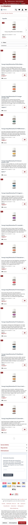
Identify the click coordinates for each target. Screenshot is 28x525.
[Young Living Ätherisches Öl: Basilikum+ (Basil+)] (14, 345)
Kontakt (3, 503)
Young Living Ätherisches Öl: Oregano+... (12, 193)
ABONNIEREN (8, 475)
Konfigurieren (22, 522)
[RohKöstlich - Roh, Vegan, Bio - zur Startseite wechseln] (6, 6)
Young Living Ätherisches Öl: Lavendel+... (12, 225)
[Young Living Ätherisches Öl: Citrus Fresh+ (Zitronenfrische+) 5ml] (14, 377)
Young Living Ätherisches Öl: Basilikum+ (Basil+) (12, 354)
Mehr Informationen (19, 518)
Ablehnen (5, 522)
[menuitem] (3, 9)
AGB (18, 503)
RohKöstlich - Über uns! (11, 503)
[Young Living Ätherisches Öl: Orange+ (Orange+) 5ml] (14, 87)
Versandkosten (22, 499)
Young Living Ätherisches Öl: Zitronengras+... (13, 289)
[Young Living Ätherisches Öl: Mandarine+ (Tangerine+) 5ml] (14, 248)
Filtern (4, 42)
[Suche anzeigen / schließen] (15, 9)
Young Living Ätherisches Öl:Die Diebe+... (14, 31)
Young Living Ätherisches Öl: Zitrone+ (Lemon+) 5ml (11, 161)
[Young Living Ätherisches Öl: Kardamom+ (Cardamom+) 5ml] (14, 313)
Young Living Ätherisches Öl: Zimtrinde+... (12, 418)
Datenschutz (13, 506)
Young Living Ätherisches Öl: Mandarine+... (13, 257)
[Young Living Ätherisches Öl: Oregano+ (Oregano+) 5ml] (14, 184)
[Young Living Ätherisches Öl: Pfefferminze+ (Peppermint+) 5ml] (14, 120)
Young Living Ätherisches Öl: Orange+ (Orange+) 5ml (11, 97)
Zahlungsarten (21, 506)
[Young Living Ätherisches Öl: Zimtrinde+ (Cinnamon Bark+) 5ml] (14, 409)
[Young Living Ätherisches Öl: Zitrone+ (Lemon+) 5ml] (14, 152)
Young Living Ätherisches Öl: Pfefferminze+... (13, 128)
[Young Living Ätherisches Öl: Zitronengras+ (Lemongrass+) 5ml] (14, 281)
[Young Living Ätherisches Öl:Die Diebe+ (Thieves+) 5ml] (14, 25)
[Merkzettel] (19, 9)
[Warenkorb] (25, 9)
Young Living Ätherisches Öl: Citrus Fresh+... (13, 386)
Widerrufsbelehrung (14, 508)
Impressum (23, 503)
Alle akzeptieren (13, 522)
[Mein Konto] (22, 9)
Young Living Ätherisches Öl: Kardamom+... (13, 322)
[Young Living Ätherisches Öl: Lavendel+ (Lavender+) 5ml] (14, 216)
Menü (5, 9)
